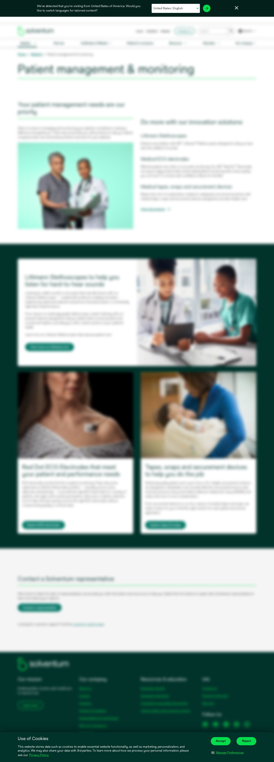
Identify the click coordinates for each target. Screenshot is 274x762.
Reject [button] (246, 741)
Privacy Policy (39, 755)
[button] (228, 753)
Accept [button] (221, 741)
